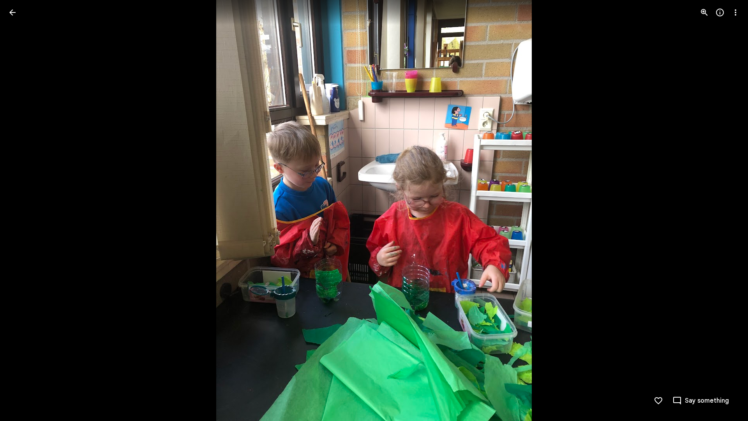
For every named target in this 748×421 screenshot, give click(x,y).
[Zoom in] (704, 12)
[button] (22, 210)
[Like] (658, 400)
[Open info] (720, 12)
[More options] (735, 12)
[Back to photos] (12, 12)
